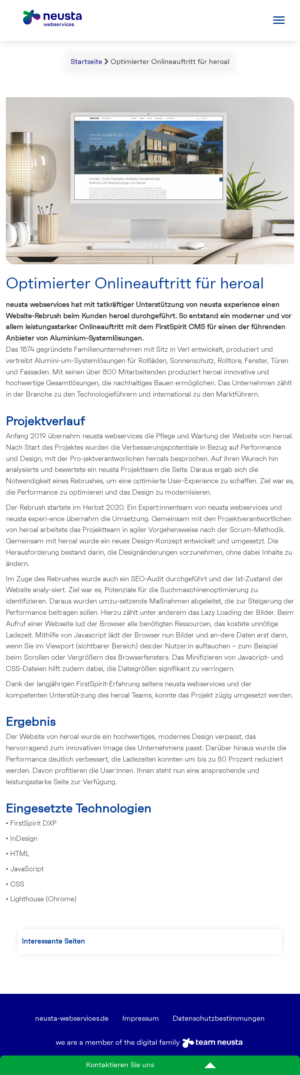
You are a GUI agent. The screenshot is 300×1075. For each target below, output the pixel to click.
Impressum (140, 1018)
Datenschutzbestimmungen (219, 1018)
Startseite (86, 62)
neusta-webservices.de (72, 1018)
